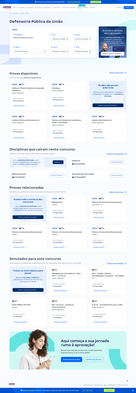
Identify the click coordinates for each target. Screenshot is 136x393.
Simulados (38, 7)
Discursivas (30, 7)
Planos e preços (88, 385)
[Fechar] (133, 390)
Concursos (55, 7)
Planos (85, 7)
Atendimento (112, 385)
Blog (105, 385)
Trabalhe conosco (122, 385)
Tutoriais (92, 7)
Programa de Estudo (69, 7)
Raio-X (80, 6)
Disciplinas (47, 7)
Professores (98, 385)
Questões (22, 7)
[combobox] (60, 39)
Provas (15, 7)
